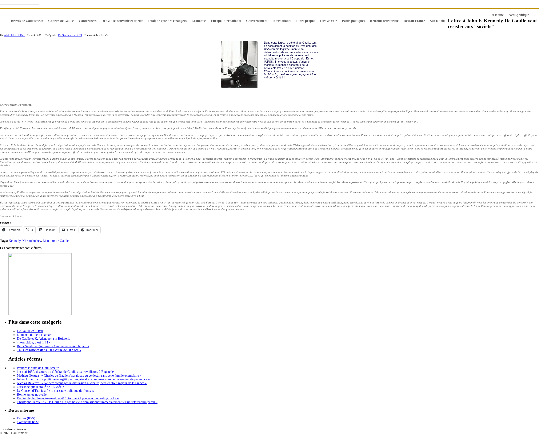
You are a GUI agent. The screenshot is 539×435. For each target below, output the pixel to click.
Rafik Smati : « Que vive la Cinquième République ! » (53, 346)
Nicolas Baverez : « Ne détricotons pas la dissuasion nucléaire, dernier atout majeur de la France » (82, 383)
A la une (498, 15)
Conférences (87, 21)
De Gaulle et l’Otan (30, 331)
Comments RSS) (28, 422)
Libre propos (305, 21)
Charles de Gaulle (61, 21)
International (281, 21)
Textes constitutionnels (373, 11)
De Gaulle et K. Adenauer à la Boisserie (43, 338)
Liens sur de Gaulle (56, 240)
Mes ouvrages (194, 11)
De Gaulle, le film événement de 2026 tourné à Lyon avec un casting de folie (68, 398)
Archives (346, 11)
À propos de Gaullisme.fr (469, 11)
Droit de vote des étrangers (167, 21)
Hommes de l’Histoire (409, 11)
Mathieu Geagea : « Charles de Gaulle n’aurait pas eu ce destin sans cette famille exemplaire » (79, 375)
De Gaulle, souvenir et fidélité (47, 11)
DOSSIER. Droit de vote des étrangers (100, 11)
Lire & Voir (328, 21)
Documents (438, 11)
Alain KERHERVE (14, 35)
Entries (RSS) (26, 418)
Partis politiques (353, 21)
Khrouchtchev (31, 240)
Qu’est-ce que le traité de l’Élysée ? (40, 387)
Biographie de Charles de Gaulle (311, 11)
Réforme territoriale (384, 21)
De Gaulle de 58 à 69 (70, 35)
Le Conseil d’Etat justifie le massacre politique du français (55, 390)
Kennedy (15, 240)
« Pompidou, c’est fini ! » (34, 342)
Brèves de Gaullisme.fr (27, 21)
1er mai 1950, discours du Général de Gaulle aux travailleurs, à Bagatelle (65, 371)
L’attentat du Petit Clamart (34, 335)
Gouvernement (256, 21)
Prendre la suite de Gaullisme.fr (38, 368)
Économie (199, 21)
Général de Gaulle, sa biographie (156, 11)
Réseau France (414, 21)
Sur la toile (437, 21)
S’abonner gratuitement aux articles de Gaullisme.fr (246, 11)
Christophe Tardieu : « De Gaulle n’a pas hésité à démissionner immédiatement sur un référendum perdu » (87, 402)
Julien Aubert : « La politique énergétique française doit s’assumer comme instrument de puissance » (83, 379)
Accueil (16, 11)
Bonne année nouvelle (32, 394)
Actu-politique (519, 15)
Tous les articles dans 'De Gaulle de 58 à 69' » (49, 350)
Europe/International (226, 21)
